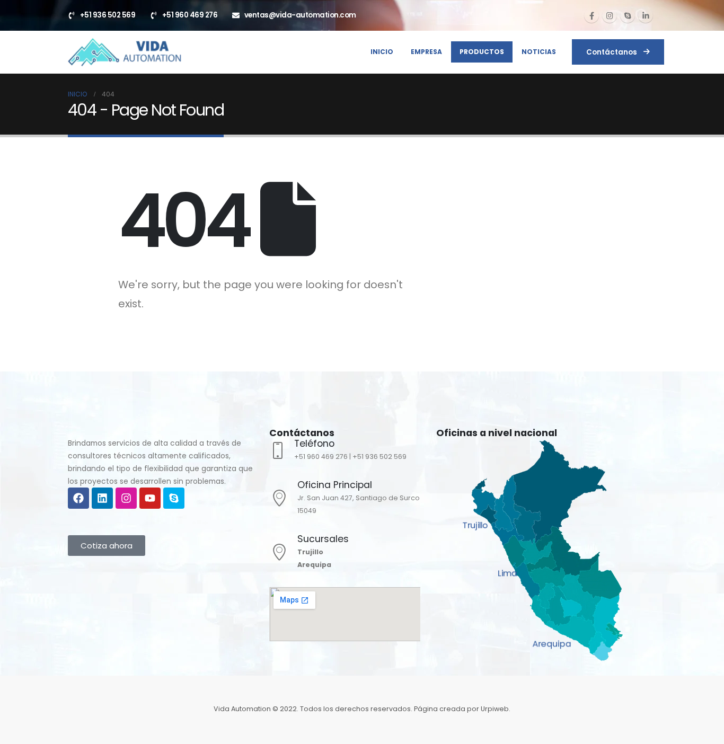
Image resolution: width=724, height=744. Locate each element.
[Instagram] (609, 15)
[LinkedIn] (645, 15)
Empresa (426, 51)
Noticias (539, 51)
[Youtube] (150, 498)
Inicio (381, 51)
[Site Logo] (124, 52)
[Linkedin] (102, 498)
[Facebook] (591, 15)
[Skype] (627, 15)
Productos (482, 51)
